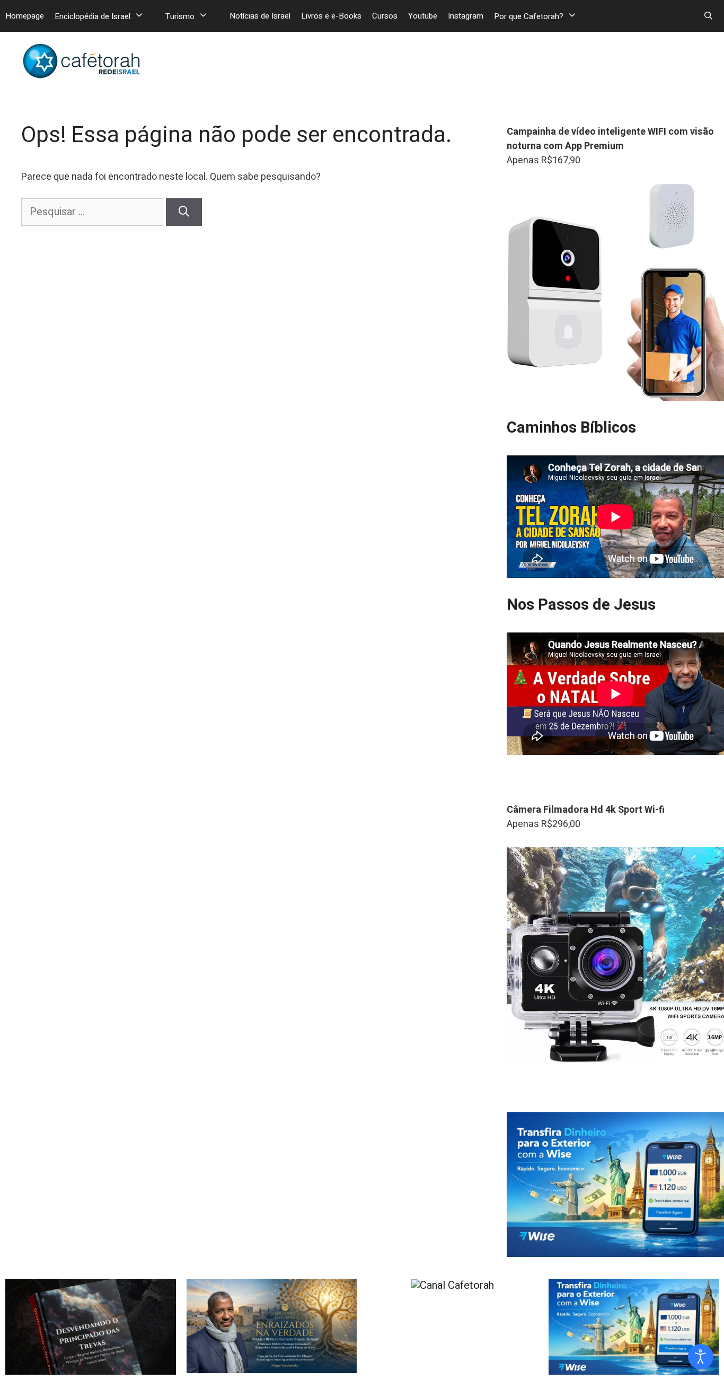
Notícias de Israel (259, 16)
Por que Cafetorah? (528, 16)
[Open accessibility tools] (700, 1356)
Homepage (24, 16)
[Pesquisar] (184, 212)
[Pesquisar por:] (93, 211)
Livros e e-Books (331, 16)
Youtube (422, 16)
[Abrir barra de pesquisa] (708, 16)
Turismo (180, 16)
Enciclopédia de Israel (92, 16)
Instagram (465, 16)
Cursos (385, 16)
